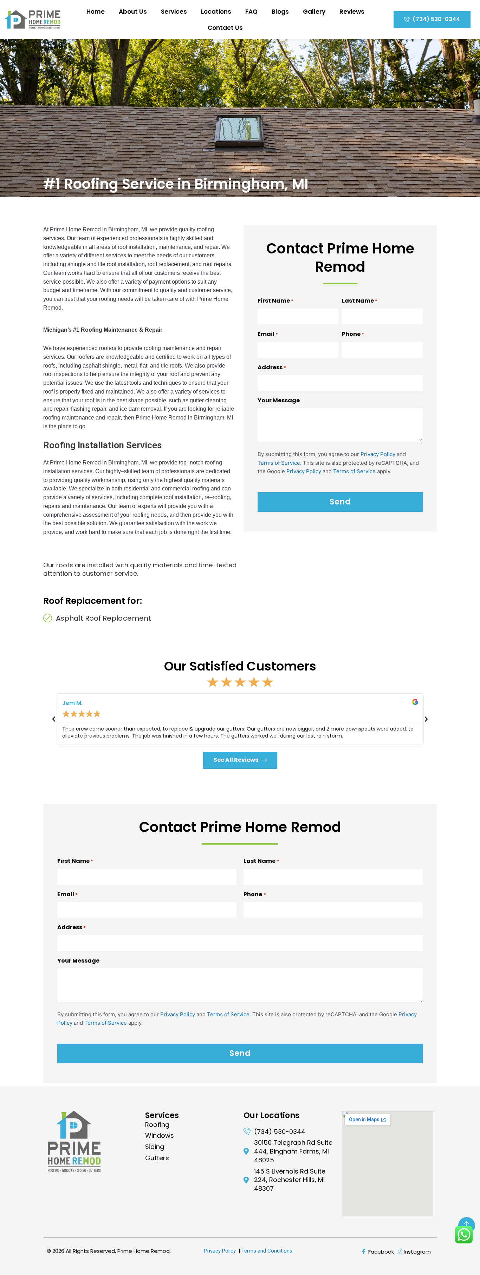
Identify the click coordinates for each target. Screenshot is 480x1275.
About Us (133, 11)
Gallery (314, 11)
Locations (216, 11)
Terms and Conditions (266, 1251)
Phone (353, 334)
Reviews (351, 11)
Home (95, 11)
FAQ (251, 11)
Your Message (279, 400)
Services (174, 11)
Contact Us (225, 28)
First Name (275, 301)
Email (268, 334)
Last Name (359, 301)
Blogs (280, 11)
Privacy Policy (378, 454)
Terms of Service (279, 463)
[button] (53, 719)
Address (272, 367)
